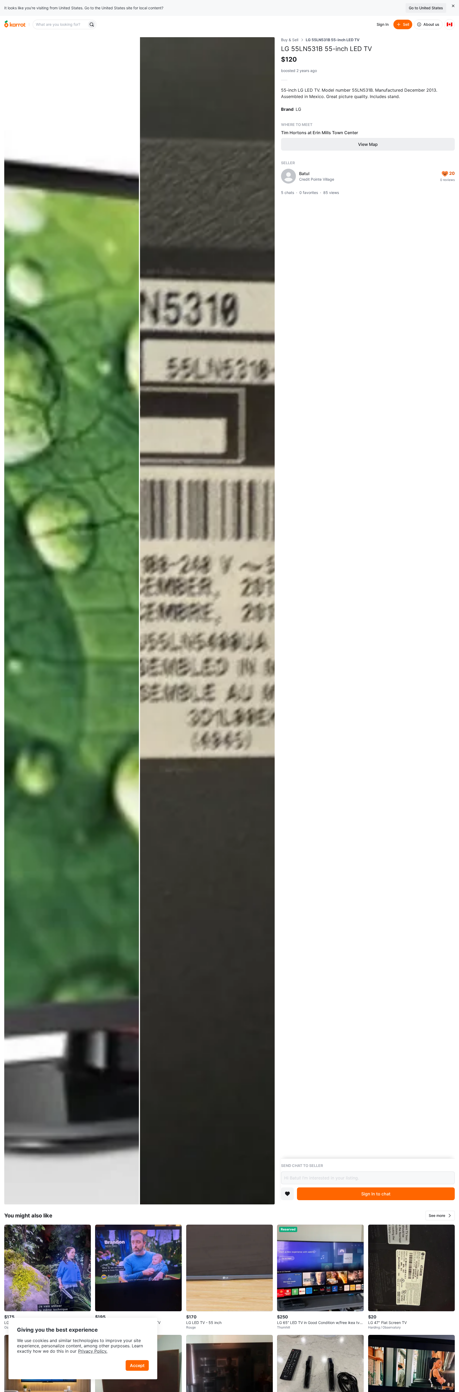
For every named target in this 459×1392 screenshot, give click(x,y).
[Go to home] (15, 24)
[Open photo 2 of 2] (207, 620)
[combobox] (60, 24)
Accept (137, 1365)
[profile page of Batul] (288, 176)
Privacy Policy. (92, 1351)
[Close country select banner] (453, 6)
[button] (440, 1215)
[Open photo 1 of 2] (71, 620)
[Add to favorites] (287, 1193)
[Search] (91, 24)
